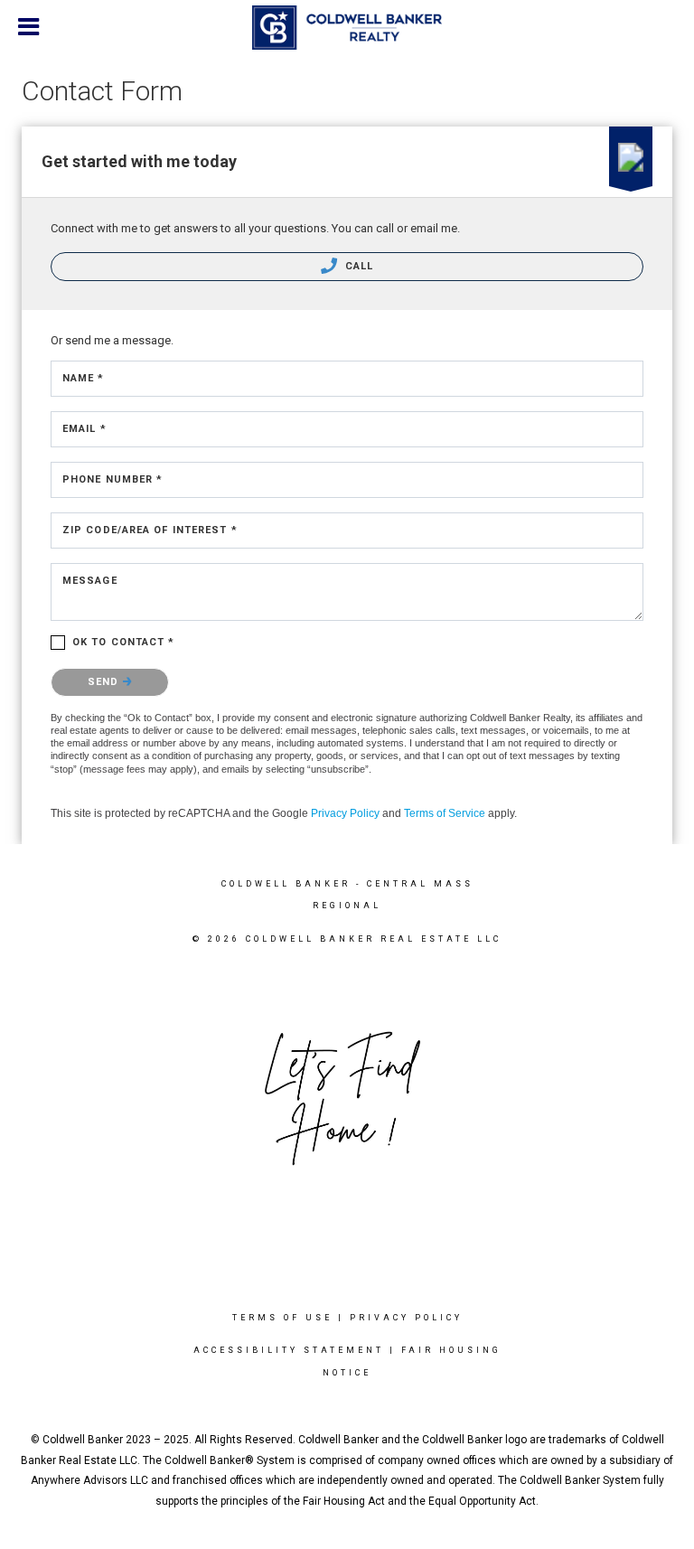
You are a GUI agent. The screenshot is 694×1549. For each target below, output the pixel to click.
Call (358, 266)
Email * (84, 429)
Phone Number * (112, 479)
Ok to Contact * (123, 642)
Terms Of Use (282, 1317)
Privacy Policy (345, 813)
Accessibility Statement (288, 1350)
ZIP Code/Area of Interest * (150, 530)
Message (89, 581)
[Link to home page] (347, 28)
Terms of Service (444, 813)
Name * (83, 378)
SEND (105, 682)
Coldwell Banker (286, 883)
